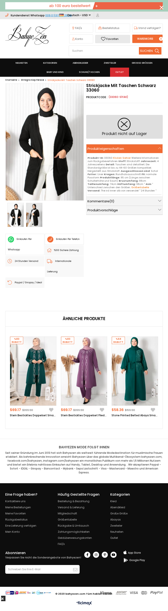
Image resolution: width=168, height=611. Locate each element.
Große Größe (119, 513)
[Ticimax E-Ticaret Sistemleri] (84, 603)
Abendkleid (117, 507)
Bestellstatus (110, 28)
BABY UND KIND (55, 72)
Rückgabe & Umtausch (73, 525)
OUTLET (119, 72)
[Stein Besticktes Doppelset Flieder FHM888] (84, 371)
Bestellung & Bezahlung (73, 501)
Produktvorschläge (103, 210)
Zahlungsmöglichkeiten (74, 532)
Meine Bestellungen (18, 507)
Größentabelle (67, 519)
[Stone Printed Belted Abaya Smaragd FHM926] (135, 371)
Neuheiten (116, 532)
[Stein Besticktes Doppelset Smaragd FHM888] (33, 371)
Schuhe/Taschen (89, 72)
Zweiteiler (116, 525)
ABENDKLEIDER (80, 63)
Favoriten (112, 39)
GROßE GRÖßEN (142, 63)
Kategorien (50, 63)
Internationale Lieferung (59, 266)
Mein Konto (12, 532)
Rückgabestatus (16, 519)
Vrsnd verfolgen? (149, 28)
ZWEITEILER (110, 63)
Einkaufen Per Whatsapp (20, 244)
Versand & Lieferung (71, 507)
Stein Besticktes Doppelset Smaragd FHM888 (33, 415)
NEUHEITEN (22, 63)
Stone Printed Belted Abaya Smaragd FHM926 (135, 415)
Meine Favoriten (15, 513)
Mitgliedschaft (67, 513)
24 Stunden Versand (26, 261)
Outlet (114, 538)
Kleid (113, 501)
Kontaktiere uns (15, 501)
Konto (79, 39)
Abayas (115, 519)
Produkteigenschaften (106, 148)
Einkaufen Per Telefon (68, 239)
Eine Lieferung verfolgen (20, 525)
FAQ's (78, 28)
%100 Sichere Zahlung (66, 250)
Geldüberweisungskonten (75, 538)
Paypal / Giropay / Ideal (28, 282)
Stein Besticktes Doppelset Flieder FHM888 (84, 415)
